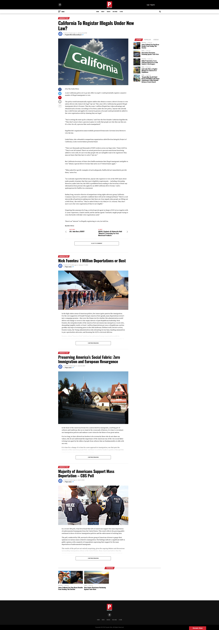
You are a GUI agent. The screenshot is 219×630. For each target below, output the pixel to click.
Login (148, 5)
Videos (108, 11)
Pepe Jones (68, 266)
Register (152, 5)
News (102, 11)
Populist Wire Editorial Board (73, 34)
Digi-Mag (115, 11)
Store (121, 11)
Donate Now (198, 628)
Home (97, 11)
